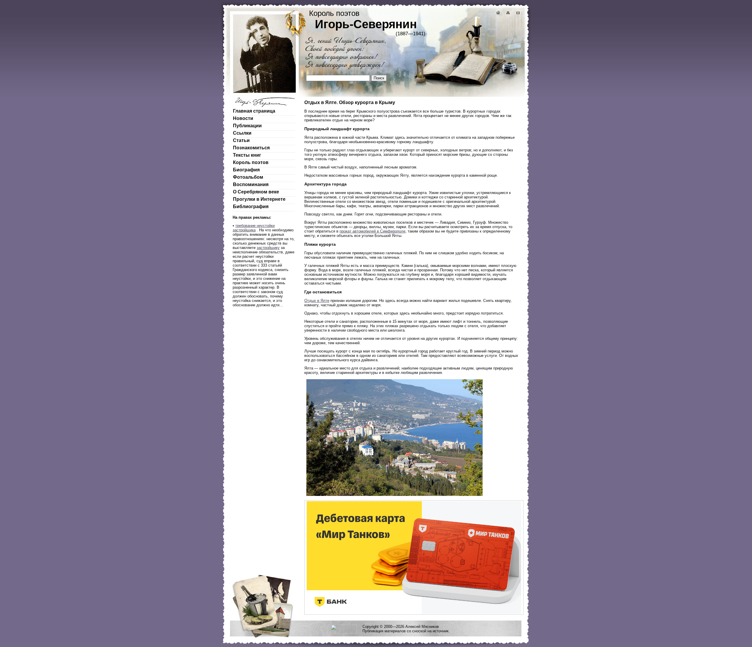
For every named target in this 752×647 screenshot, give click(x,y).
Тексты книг (247, 155)
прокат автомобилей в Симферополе (372, 231)
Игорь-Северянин (366, 24)
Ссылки (242, 133)
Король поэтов (250, 162)
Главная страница (254, 110)
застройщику (268, 247)
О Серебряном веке (256, 191)
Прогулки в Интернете (259, 199)
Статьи (241, 140)
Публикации (247, 125)
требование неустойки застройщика (254, 227)
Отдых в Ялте (316, 300)
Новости (243, 118)
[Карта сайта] (507, 13)
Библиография (250, 206)
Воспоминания (250, 184)
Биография (246, 169)
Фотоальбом (248, 177)
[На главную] (497, 13)
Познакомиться (251, 147)
